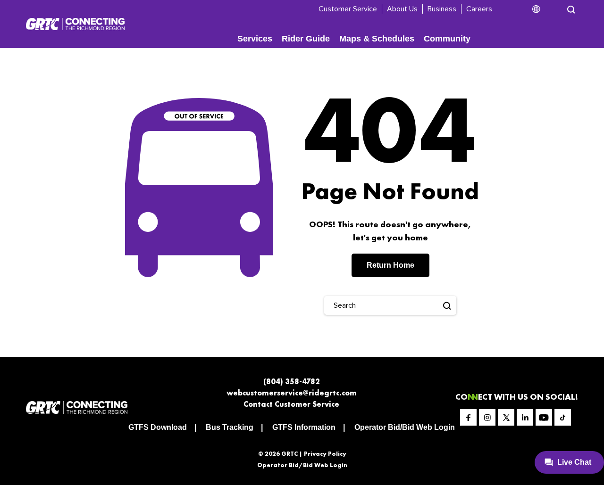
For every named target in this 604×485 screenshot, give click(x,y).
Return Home (390, 265)
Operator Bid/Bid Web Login (404, 427)
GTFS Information (304, 427)
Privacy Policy (325, 454)
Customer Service (348, 9)
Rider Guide (306, 38)
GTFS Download (157, 427)
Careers (479, 9)
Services (254, 38)
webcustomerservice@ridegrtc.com (291, 393)
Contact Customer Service (291, 404)
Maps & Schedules (376, 38)
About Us (402, 9)
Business (442, 9)
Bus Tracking (229, 427)
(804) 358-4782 (291, 381)
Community (447, 38)
